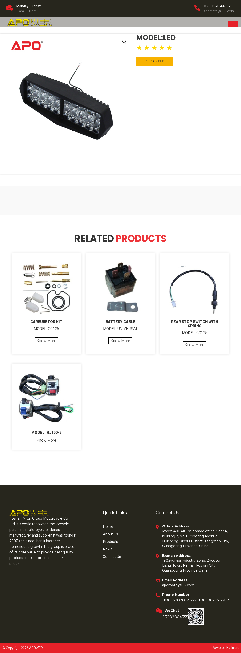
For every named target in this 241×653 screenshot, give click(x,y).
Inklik (234, 647)
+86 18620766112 (217, 6)
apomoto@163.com (219, 11)
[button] (124, 42)
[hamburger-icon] (233, 24)
